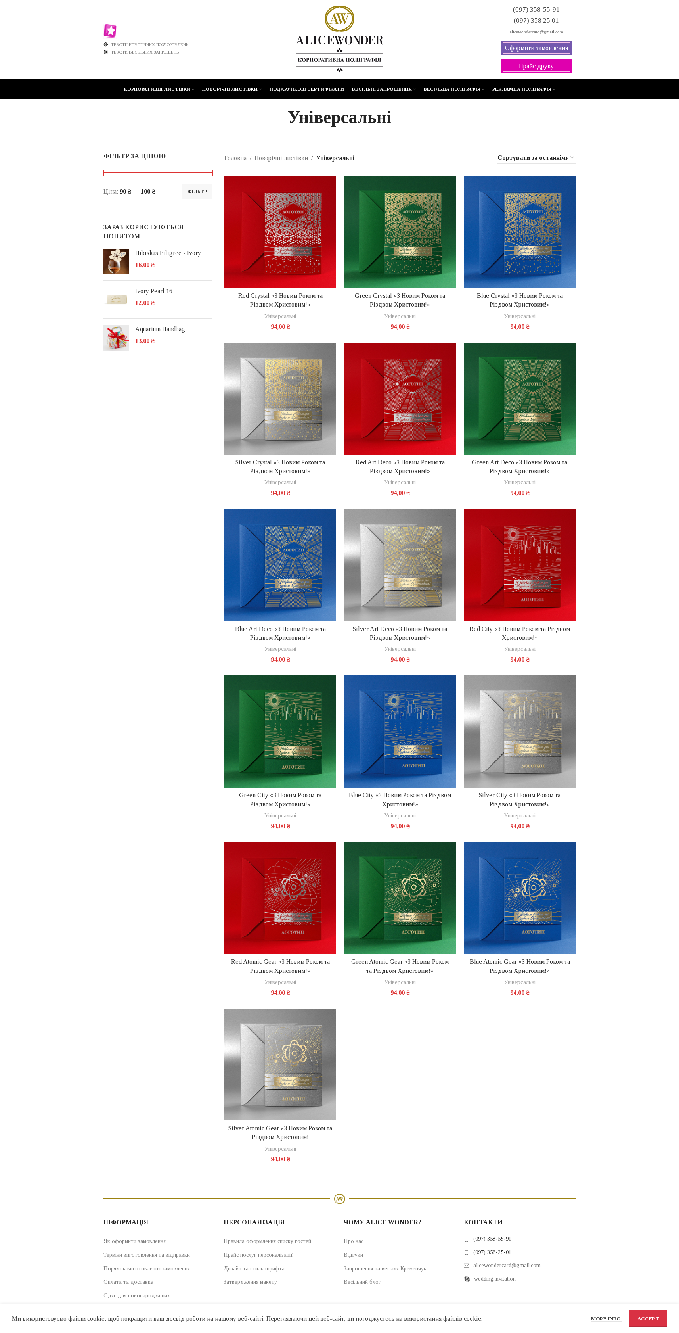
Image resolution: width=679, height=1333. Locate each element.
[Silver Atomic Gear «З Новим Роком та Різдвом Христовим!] (280, 1064)
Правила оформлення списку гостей (267, 1241)
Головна (235, 158)
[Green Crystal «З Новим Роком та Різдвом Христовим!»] (400, 232)
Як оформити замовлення (134, 1241)
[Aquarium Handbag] (116, 338)
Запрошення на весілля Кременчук (385, 1269)
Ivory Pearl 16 (153, 291)
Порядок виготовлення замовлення (146, 1269)
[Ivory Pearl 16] (116, 300)
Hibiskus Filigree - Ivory (168, 252)
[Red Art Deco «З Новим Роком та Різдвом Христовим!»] (400, 399)
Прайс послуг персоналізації (258, 1255)
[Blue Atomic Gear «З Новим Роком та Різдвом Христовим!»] (520, 898)
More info (606, 1318)
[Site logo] (339, 39)
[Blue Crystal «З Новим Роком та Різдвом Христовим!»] (520, 232)
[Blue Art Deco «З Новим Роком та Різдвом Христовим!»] (280, 565)
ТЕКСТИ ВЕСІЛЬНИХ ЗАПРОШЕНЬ (145, 52)
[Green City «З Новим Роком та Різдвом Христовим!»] (280, 731)
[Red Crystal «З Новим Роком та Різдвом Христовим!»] (280, 232)
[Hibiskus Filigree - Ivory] (116, 261)
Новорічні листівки (281, 158)
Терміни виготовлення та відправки (146, 1255)
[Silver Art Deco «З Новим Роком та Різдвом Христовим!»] (400, 565)
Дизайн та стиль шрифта (254, 1269)
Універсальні (280, 316)
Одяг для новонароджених (136, 1295)
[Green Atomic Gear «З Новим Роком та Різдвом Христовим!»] (400, 898)
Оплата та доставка (128, 1282)
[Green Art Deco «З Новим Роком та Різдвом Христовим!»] (520, 399)
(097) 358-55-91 (492, 1239)
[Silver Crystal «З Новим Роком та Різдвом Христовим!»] (280, 399)
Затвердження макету (250, 1282)
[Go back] (278, 117)
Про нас (353, 1241)
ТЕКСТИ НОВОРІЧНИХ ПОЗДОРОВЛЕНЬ (149, 44)
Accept (648, 1318)
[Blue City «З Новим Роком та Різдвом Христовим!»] (400, 731)
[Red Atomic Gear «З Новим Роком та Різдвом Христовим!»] (280, 898)
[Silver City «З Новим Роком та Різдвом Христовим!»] (520, 731)
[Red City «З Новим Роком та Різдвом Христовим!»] (520, 565)
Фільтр (197, 191)
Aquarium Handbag (160, 329)
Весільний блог (362, 1282)
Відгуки (353, 1255)
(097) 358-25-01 (492, 1252)
